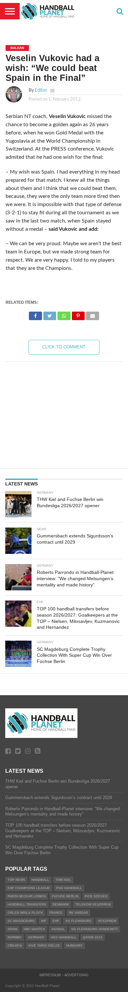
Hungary (74, 945)
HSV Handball (63, 937)
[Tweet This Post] (49, 314)
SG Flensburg (78, 921)
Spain (12, 929)
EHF (56, 921)
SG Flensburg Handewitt (94, 929)
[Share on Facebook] (35, 314)
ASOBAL (58, 929)
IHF (43, 921)
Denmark (61, 904)
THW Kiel (63, 880)
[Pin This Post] (78, 314)
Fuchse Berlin (65, 896)
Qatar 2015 (92, 937)
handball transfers (27, 904)
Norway (15, 937)
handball (40, 880)
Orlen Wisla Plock (25, 912)
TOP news (16, 880)
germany (36, 937)
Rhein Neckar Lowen (27, 896)
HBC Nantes (34, 929)
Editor (41, 90)
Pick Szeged (96, 896)
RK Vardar (78, 912)
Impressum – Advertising (64, 975)
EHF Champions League (29, 888)
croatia (15, 945)
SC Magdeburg (21, 921)
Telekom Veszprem (93, 904)
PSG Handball (69, 888)
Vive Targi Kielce (44, 945)
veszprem (107, 921)
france (56, 912)
